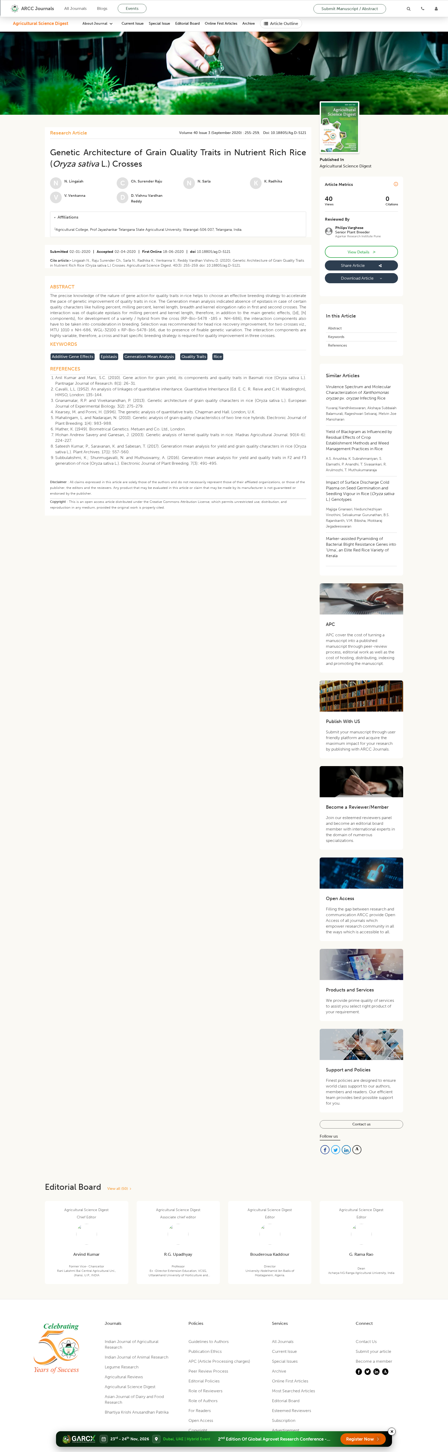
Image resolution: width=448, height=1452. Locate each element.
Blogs (102, 8)
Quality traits (193, 356)
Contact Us (366, 1341)
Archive (248, 23)
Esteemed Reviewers (291, 1410)
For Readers (199, 1410)
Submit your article (373, 1351)
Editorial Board (187, 23)
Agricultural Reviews (124, 1376)
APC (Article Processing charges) (219, 1361)
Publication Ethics (205, 1351)
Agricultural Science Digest (40, 23)
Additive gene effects (72, 356)
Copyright (197, 1430)
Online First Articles (221, 23)
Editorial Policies (204, 1381)
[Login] (436, 8)
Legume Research (121, 1367)
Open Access (200, 1420)
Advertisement (285, 1430)
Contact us (361, 1124)
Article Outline (284, 23)
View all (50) (118, 1188)
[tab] (178, 217)
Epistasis (109, 356)
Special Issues (285, 1361)
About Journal (94, 23)
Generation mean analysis (149, 356)
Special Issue (159, 23)
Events (132, 8)
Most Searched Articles (293, 1390)
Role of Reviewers (205, 1390)
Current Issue (133, 23)
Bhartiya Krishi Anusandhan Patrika (137, 1412)
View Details (361, 252)
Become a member (374, 1361)
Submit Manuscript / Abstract (349, 8)
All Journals (75, 8)
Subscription (283, 1420)
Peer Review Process (208, 1371)
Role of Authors (203, 1400)
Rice (218, 356)
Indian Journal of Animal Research (136, 1357)
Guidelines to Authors (208, 1341)
